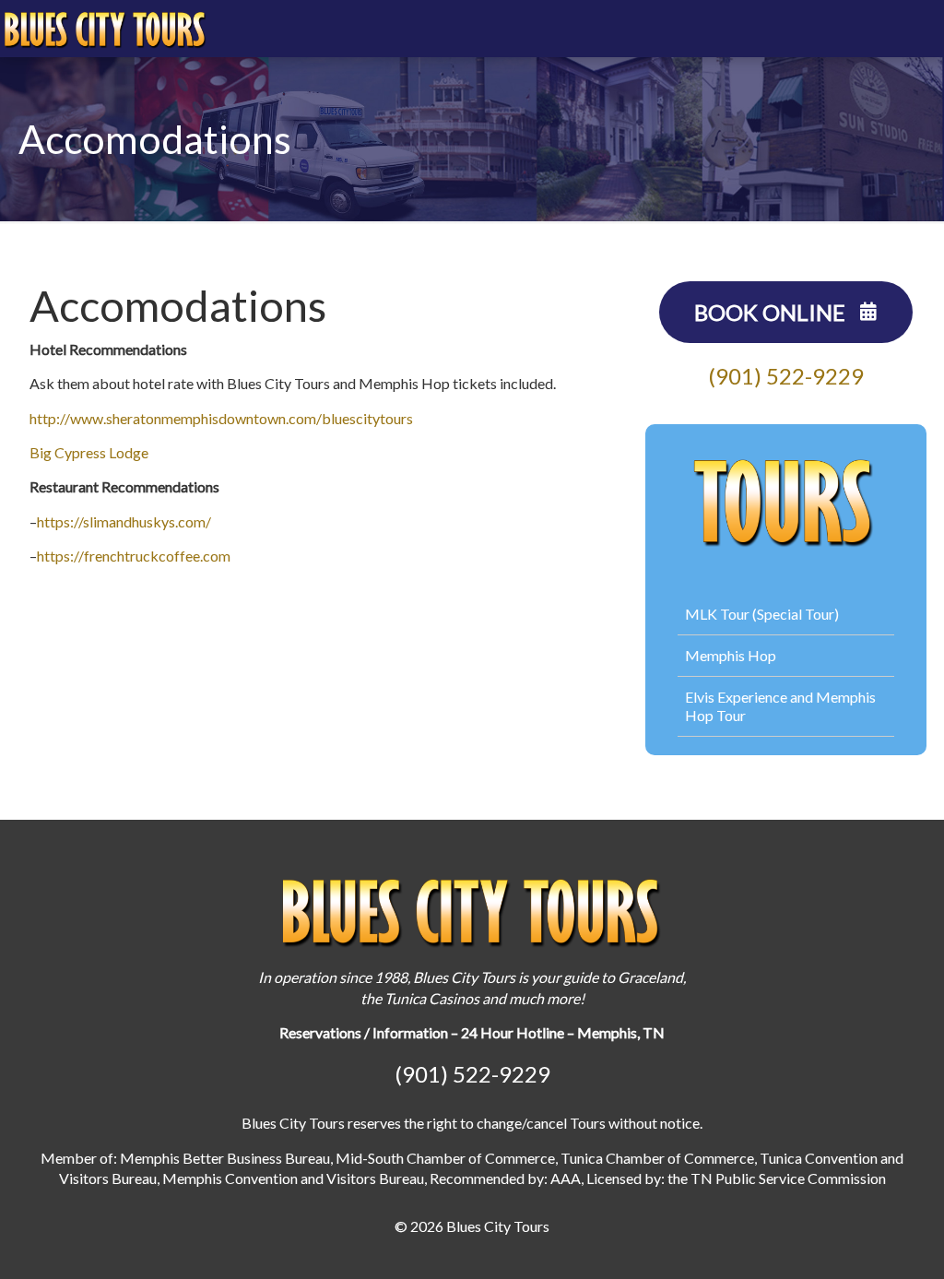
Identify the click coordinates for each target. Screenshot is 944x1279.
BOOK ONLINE (772, 312)
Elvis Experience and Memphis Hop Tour (780, 706)
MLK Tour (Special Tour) (762, 613)
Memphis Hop (730, 655)
